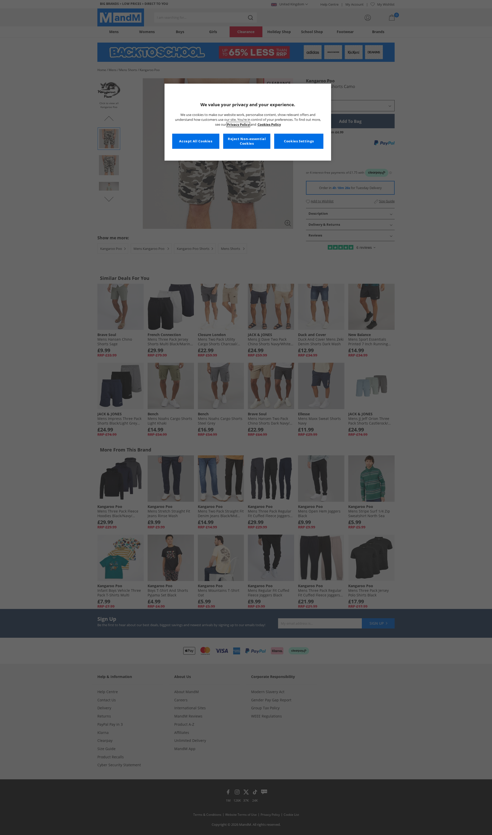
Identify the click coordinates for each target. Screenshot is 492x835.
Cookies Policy (269, 124)
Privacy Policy (238, 124)
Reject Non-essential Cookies (247, 141)
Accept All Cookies (195, 141)
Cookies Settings (299, 141)
